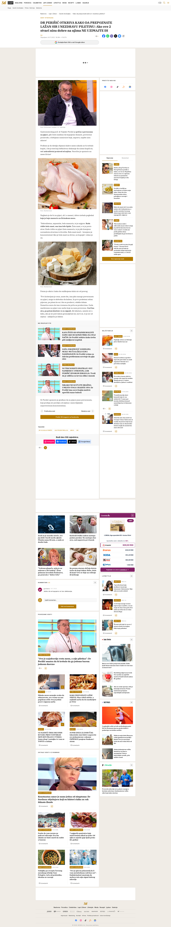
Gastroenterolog (61, 430)
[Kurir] (49, 911)
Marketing (72, 915)
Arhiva (84, 915)
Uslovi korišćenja (105, 915)
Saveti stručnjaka (64, 14)
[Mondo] (57, 911)
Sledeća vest (85, 411)
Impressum (64, 915)
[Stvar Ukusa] (120, 911)
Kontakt (78, 915)
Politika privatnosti (93, 915)
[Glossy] (79, 911)
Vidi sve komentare (67, 606)
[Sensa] (102, 911)
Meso (72, 430)
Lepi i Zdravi (53, 14)
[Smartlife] (95, 911)
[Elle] (72, 911)
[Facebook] (105, 86)
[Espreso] (65, 911)
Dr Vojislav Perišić (45, 430)
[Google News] (130, 86)
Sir (77, 430)
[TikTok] (117, 86)
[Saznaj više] (131, 639)
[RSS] (124, 86)
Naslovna (43, 14)
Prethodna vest (49, 411)
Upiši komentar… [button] (51, 600)
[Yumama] (111, 911)
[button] (97, 36)
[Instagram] (111, 86)
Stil (41, 35)
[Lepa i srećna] (86, 911)
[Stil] (4, 3)
